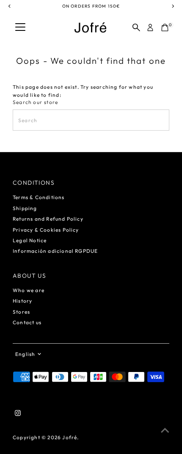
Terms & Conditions (38, 197)
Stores (21, 312)
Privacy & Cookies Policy (46, 230)
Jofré (69, 437)
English (25, 354)
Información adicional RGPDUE (55, 251)
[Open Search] (136, 27)
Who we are (28, 290)
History (22, 301)
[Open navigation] (20, 27)
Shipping (25, 208)
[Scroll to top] (165, 430)
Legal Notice (30, 240)
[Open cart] (164, 27)
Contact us (27, 322)
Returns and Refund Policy (48, 219)
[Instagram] (18, 414)
